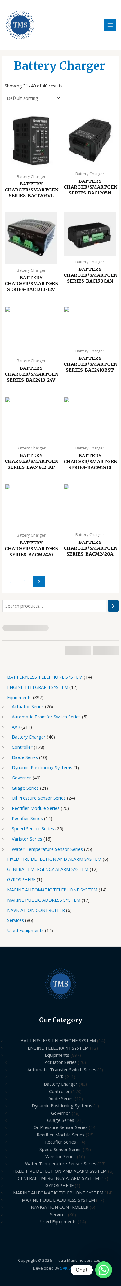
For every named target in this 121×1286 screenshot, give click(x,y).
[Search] (113, 606)
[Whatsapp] (103, 1269)
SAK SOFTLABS (74, 1268)
